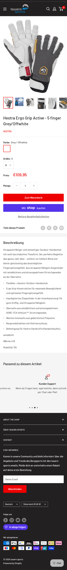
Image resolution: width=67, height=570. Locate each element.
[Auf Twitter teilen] (55, 227)
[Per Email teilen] (61, 227)
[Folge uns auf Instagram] (11, 520)
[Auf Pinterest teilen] (49, 227)
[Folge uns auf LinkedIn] (24, 520)
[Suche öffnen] (48, 9)
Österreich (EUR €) (32, 504)
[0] (61, 9)
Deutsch (9, 504)
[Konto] (54, 9)
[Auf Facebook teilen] (43, 227)
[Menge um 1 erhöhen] (33, 185)
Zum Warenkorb (33, 197)
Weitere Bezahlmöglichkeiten (33, 216)
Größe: (8, 158)
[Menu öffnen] (5, 9)
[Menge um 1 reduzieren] (16, 185)
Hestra (7, 131)
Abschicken (15, 488)
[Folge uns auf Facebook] (5, 520)
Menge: (7, 185)
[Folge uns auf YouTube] (18, 520)
